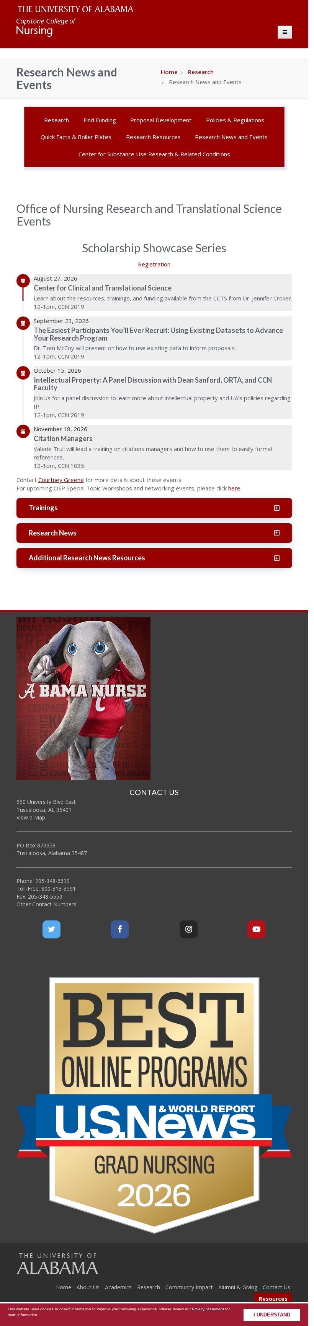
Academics (118, 1287)
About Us (88, 1287)
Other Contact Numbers (46, 904)
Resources (273, 1298)
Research (201, 72)
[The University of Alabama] (57, 1263)
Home (169, 72)
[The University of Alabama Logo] (78, 9)
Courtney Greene (61, 480)
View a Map (30, 817)
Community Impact (189, 1287)
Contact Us (276, 1287)
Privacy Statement (208, 1309)
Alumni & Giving (237, 1287)
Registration (154, 264)
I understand (271, 1315)
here (234, 488)
